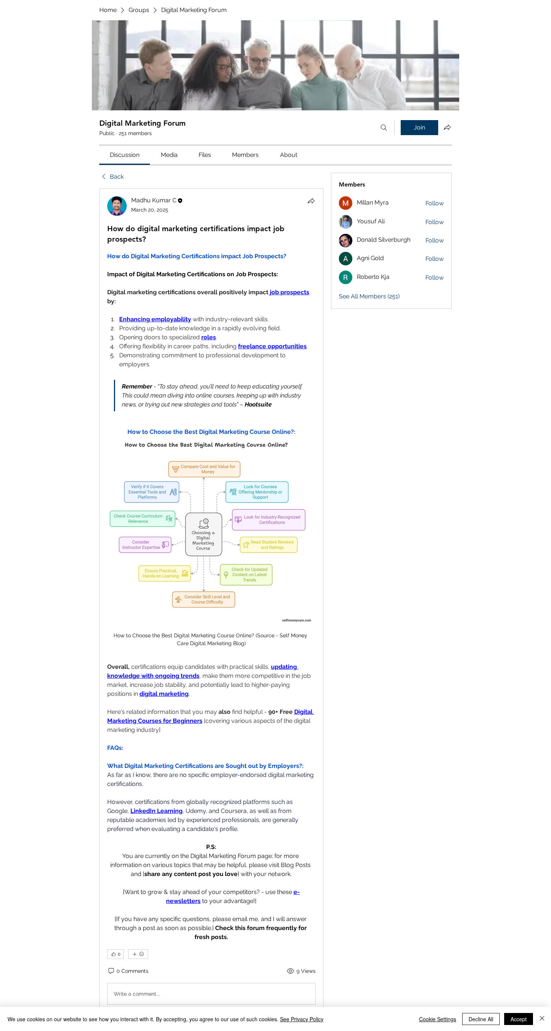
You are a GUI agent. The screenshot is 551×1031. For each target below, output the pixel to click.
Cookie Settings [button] (437, 1019)
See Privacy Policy (301, 1019)
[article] (211, 602)
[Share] (311, 200)
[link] (124, 154)
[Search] (383, 127)
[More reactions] (138, 954)
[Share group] (447, 127)
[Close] (542, 1019)
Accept (519, 1019)
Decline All (481, 1019)
